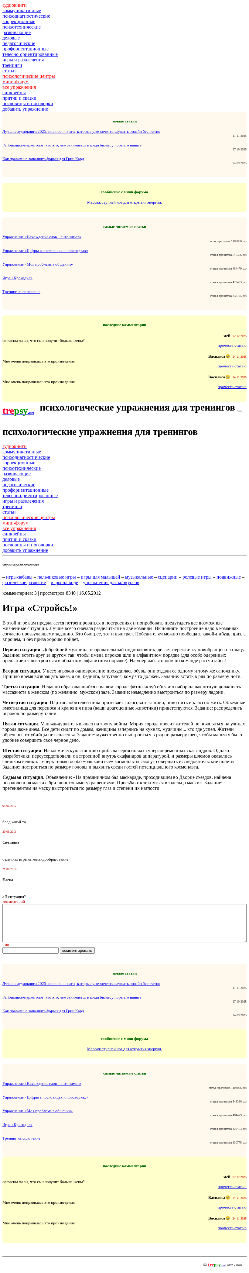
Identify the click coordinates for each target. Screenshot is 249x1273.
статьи (9, 70)
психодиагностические (26, 16)
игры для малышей (100, 577)
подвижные (229, 577)
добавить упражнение (25, 109)
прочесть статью (232, 345)
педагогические (18, 43)
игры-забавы (19, 577)
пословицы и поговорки (27, 103)
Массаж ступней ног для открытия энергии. (124, 202)
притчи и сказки (19, 98)
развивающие (16, 32)
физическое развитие (24, 582)
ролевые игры (197, 577)
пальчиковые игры (56, 577)
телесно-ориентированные (30, 54)
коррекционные (18, 21)
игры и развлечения (23, 59)
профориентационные (25, 48)
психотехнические (21, 26)
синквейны (14, 92)
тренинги (12, 65)
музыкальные (139, 577)
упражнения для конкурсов (111, 582)
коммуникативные (21, 10)
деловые (11, 37)
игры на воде (64, 582)
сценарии (168, 577)
